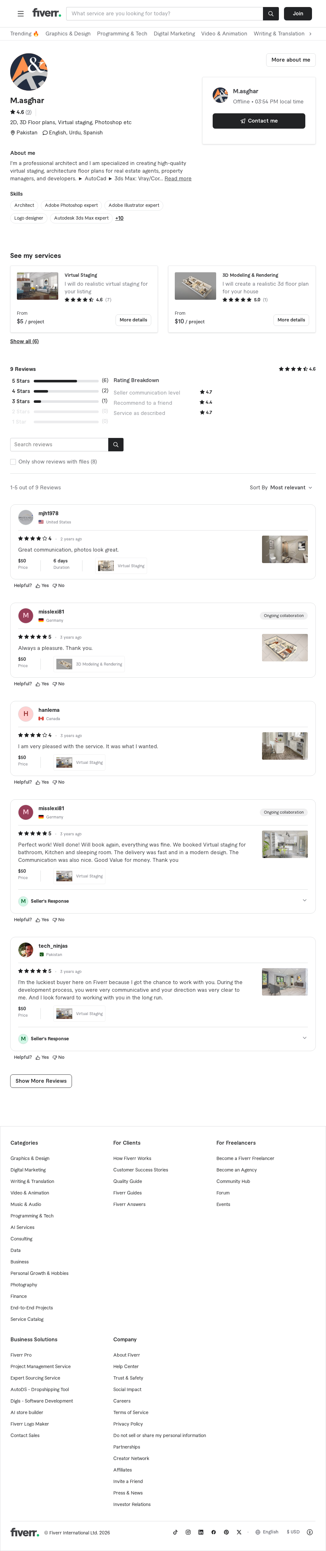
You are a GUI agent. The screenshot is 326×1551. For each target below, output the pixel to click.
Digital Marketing (174, 33)
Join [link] (298, 13)
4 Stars (21, 391)
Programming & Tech (122, 33)
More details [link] (133, 320)
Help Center (126, 1367)
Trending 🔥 (24, 33)
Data (16, 1250)
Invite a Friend (128, 1481)
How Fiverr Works (132, 1158)
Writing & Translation (32, 1181)
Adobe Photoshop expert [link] (71, 205)
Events (223, 1204)
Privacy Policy (128, 1424)
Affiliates (122, 1470)
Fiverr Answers (129, 1204)
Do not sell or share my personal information (159, 1436)
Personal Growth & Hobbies (39, 1273)
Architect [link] (24, 205)
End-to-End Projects (32, 1308)
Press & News (128, 1493)
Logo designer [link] (28, 218)
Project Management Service (41, 1367)
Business (20, 1262)
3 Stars (21, 401)
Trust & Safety (128, 1378)
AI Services (22, 1227)
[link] (175, 1532)
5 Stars (21, 381)
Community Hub (233, 1181)
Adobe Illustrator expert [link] (134, 205)
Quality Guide (127, 1181)
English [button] (271, 1532)
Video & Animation (224, 33)
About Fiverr (126, 1355)
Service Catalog (27, 1319)
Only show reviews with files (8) (57, 461)
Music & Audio (26, 1204)
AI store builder (27, 1413)
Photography (24, 1285)
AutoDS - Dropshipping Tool (40, 1390)
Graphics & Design (68, 33)
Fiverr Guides (127, 1193)
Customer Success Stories (140, 1170)
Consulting (21, 1239)
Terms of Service (130, 1413)
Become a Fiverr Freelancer (245, 1158)
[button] (20, 13)
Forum (223, 1193)
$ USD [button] (293, 1532)
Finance (19, 1296)
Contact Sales (25, 1436)
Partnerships (126, 1447)
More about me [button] (291, 60)
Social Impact (127, 1390)
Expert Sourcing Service (35, 1378)
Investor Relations (132, 1504)
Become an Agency (236, 1170)
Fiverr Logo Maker (30, 1424)
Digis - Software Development (42, 1401)
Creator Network (131, 1459)
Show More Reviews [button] (41, 1081)
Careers (122, 1401)
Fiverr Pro (21, 1355)
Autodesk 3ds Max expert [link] (81, 218)
